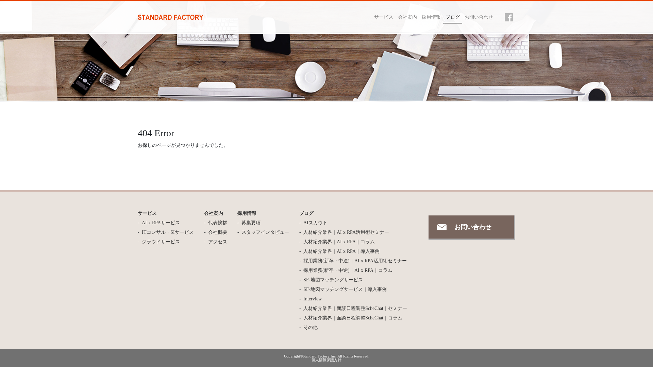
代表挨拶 (217, 222)
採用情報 (431, 17)
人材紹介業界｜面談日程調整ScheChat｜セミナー (355, 308)
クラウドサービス (161, 241)
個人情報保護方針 (326, 360)
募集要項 (251, 222)
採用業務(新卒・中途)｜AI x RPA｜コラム (347, 270)
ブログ (453, 17)
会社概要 (217, 232)
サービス (383, 17)
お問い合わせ (479, 17)
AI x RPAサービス (161, 222)
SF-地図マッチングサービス (333, 279)
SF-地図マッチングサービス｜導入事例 (345, 289)
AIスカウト (315, 222)
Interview (312, 298)
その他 (310, 327)
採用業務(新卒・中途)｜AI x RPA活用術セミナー (355, 260)
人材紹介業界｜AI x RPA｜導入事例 (341, 251)
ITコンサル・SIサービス (168, 232)
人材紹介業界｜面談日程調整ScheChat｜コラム (352, 317)
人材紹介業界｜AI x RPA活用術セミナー (346, 232)
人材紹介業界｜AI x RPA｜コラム (339, 241)
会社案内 (407, 17)
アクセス (217, 241)
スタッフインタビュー (265, 232)
